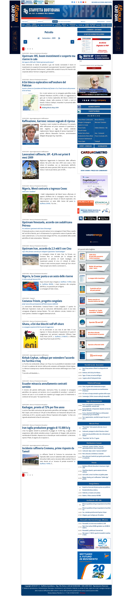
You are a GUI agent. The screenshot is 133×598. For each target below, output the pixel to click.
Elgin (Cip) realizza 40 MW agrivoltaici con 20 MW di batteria (96, 527)
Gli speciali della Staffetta (86, 249)
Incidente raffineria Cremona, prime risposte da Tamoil (48, 449)
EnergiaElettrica (87, 25)
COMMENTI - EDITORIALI (94, 29)
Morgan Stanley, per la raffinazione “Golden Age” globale (95, 478)
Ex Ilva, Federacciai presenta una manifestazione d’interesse (95, 390)
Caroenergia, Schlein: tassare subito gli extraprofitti (96, 396)
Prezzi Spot (81, 141)
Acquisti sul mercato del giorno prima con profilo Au (96, 487)
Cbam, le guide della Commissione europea (93, 386)
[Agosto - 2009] (38, 38)
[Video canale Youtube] (83, 2)
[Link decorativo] (86, 45)
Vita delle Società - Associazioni (94, 365)
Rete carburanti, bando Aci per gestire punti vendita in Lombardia (96, 457)
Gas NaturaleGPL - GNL (93, 25)
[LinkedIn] (72, 2)
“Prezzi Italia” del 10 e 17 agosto (90, 438)
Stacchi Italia (82, 131)
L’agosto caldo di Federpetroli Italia (91, 378)
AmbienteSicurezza (109, 25)
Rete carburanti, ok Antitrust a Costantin (93, 454)
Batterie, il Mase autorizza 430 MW (91, 495)
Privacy (82, 593)
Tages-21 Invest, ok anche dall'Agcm (92, 375)
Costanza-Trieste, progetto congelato (42, 301)
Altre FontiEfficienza (103, 25)
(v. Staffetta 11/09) (65, 282)
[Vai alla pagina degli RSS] (85, 2)
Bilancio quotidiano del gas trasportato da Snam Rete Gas (96, 504)
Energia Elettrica (94, 484)
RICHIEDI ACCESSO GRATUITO (102, 2)
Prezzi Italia (82, 128)
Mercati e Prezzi (94, 423)
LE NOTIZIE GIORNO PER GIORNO (94, 34)
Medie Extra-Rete (83, 133)
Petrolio (80, 25)
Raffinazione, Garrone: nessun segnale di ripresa (48, 121)
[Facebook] (81, 2)
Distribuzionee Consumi (73, 25)
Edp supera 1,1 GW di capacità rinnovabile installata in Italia (96, 534)
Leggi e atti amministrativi (46, 25)
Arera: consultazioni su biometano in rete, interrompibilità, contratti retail (93, 405)
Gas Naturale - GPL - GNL (94, 500)
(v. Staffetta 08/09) (46, 284)
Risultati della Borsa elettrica (90, 490)
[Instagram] (76, 2)
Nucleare (98, 25)
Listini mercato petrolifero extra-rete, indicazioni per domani (96, 434)
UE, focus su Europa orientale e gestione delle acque (96, 393)
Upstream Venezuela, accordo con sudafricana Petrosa (47, 223)
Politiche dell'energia (94, 383)
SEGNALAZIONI (102, 146)
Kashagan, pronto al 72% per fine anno (43, 407)
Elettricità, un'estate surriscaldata (91, 493)
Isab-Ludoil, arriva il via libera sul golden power (95, 474)
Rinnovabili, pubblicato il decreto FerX (92, 530)
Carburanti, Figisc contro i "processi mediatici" (94, 451)
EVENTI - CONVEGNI (86, 146)
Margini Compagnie (84, 122)
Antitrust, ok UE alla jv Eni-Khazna (91, 372)
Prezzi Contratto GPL (101, 136)
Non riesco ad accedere (64, 21)
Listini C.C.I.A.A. (83, 125)
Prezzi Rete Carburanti (85, 120)
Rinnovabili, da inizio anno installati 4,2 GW (94, 523)
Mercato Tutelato (100, 122)
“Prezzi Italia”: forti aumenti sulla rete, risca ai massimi (94, 427)
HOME (23, 25)
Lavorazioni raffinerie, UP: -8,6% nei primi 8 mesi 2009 (46, 155)
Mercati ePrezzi (64, 25)
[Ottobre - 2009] (59, 38)
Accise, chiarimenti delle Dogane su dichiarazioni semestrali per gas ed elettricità (95, 413)
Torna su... (25, 473)
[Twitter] (78, 2)
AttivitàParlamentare (58, 25)
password (40, 21)
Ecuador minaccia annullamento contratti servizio (44, 385)
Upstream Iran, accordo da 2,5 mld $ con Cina (46, 248)
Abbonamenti (101, 21)
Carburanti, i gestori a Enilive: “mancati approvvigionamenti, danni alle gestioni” (93, 447)
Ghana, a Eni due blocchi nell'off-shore (43, 324)
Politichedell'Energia (34, 25)
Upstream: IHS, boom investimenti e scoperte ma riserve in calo (48, 57)
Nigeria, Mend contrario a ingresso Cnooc (44, 188)
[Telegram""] (74, 2)
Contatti (108, 21)
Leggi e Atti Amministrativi (94, 401)
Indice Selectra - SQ (101, 128)
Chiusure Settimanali (85, 139)
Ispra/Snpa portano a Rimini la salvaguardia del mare (95, 369)
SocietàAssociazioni (28, 25)
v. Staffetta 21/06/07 (60, 337)
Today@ (97, 141)
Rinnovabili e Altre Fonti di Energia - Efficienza (94, 520)
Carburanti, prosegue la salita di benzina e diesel (95, 431)
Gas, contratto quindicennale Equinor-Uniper (94, 512)
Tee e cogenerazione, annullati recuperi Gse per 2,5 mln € (96, 418)
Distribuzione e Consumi (94, 443)
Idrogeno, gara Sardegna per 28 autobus (93, 515)
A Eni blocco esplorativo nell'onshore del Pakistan (44, 83)
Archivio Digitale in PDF (102, 46)
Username (24, 21)
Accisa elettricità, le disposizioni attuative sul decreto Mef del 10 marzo (96, 409)
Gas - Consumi (99, 133)
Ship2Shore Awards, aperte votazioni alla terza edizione (94, 471)
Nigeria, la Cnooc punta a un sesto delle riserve (47, 276)
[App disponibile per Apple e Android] (94, 218)
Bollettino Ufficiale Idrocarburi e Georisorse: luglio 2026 (95, 467)
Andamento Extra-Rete (85, 136)
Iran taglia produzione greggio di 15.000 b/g (46, 428)
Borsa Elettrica (99, 120)
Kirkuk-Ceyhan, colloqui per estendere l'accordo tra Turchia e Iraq (48, 359)
